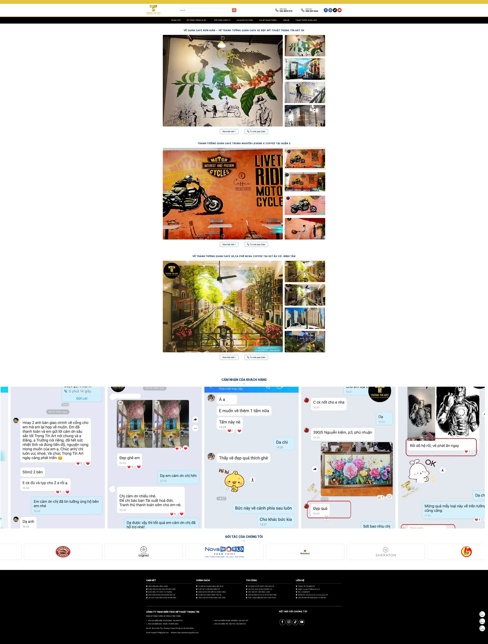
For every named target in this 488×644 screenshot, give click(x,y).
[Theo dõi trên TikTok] (335, 10)
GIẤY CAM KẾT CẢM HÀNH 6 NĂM (259, 592)
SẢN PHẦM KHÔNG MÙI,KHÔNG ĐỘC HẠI (161, 595)
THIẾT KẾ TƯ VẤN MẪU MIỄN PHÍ (209, 589)
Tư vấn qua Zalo (257, 131)
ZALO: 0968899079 (304, 592)
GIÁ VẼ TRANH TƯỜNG (268, 20)
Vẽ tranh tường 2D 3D (196, 20)
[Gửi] (234, 10)
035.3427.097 (243, 620)
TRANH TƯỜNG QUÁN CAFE (306, 20)
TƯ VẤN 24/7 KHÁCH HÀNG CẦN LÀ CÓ (210, 586)
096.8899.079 (241, 624)
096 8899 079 (178, 620)
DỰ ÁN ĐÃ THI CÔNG (245, 20)
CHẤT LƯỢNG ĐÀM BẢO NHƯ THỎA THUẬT (262, 598)
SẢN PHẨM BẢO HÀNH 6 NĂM (158, 586)
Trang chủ (175, 20)
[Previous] (13, 458)
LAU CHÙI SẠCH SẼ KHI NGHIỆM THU (260, 589)
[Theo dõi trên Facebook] (326, 10)
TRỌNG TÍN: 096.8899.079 (306, 586)
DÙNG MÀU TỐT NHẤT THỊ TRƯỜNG (160, 592)
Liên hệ (286, 20)
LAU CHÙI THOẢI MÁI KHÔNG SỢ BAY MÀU (162, 598)
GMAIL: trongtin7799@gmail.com (309, 589)
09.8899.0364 (173, 624)
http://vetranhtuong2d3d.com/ (188, 633)
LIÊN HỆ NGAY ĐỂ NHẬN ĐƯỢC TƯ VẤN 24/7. (312, 598)
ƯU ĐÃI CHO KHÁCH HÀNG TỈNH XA (209, 595)
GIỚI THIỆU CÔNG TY (222, 20)
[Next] (472, 458)
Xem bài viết (228, 131)
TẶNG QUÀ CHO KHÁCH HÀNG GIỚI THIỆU (212, 598)
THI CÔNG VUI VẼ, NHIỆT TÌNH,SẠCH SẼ (261, 586)
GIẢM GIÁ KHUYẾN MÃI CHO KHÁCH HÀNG (212, 592)
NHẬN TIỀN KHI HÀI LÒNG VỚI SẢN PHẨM (162, 589)
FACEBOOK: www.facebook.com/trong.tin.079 (313, 595)
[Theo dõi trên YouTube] (339, 10)
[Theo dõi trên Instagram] (330, 10)
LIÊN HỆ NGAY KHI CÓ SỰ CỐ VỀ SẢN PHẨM (262, 595)
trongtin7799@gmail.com (160, 633)
